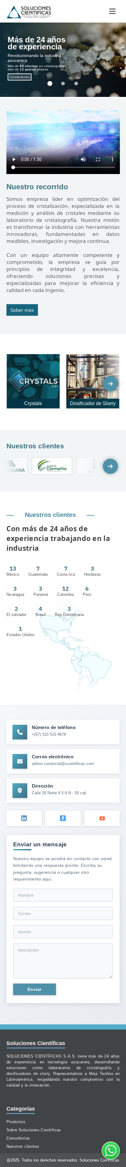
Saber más (22, 310)
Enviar (35, 989)
